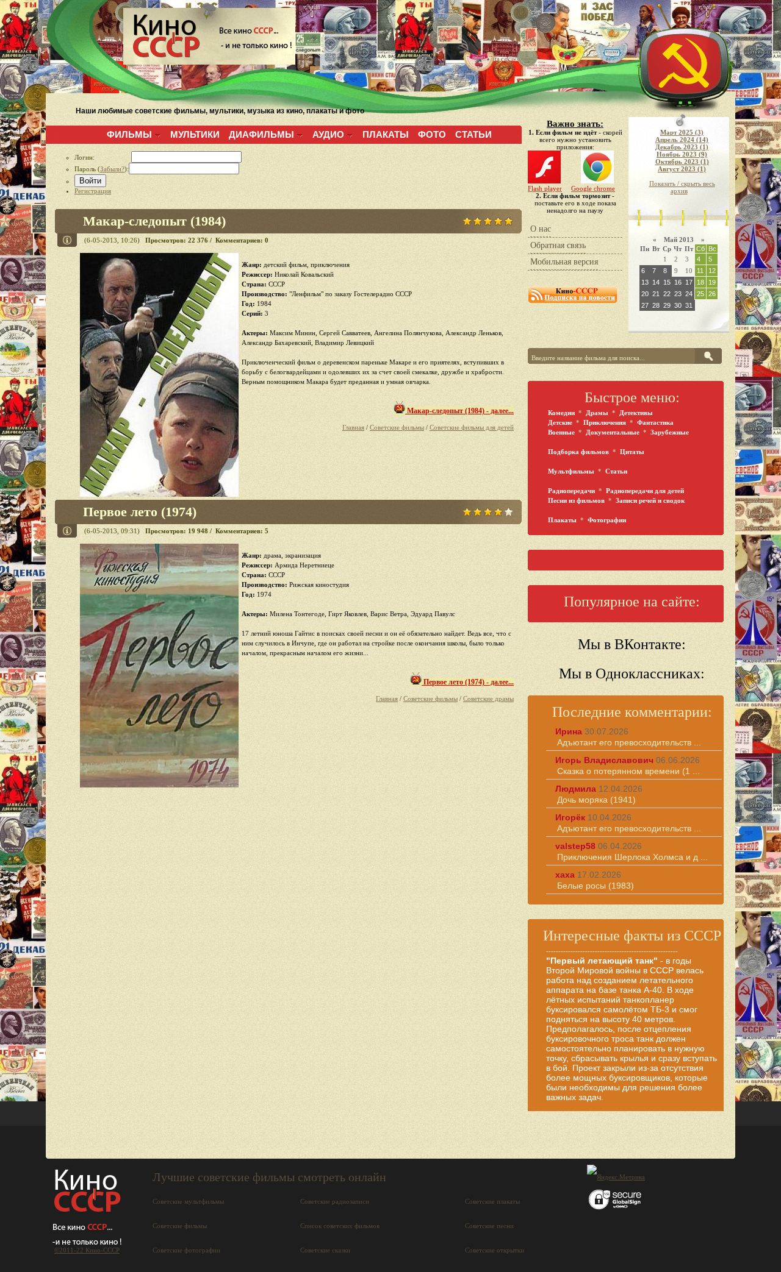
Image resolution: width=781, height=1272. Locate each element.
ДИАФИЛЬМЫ (261, 134)
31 (689, 305)
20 (645, 293)
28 (656, 305)
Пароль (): (101, 168)
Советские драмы (488, 698)
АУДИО (328, 134)
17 (689, 282)
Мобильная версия (564, 261)
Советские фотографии (186, 1250)
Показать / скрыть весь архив (682, 187)
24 (689, 293)
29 (667, 305)
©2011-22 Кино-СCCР (87, 1250)
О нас (540, 228)
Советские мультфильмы (188, 1201)
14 (656, 282)
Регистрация (92, 190)
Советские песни (489, 1225)
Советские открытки (494, 1250)
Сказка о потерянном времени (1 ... (628, 771)
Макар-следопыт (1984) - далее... (459, 411)
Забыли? (112, 168)
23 (678, 293)
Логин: (102, 157)
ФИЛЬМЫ (129, 134)
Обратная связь (558, 245)
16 (678, 282)
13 (645, 282)
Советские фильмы (397, 427)
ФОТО (432, 134)
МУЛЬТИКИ (195, 134)
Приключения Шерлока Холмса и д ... (632, 857)
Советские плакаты (492, 1201)
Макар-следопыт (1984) (154, 221)
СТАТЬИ (473, 134)
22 (667, 293)
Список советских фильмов (340, 1225)
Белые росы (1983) (595, 885)
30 (678, 305)
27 (645, 305)
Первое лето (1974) (139, 511)
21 (656, 293)
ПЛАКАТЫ (385, 134)
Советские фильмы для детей (472, 427)
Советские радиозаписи (334, 1201)
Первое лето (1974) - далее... (468, 682)
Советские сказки (325, 1250)
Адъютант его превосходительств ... (629, 742)
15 (667, 282)
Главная (353, 427)
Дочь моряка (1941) (596, 800)
